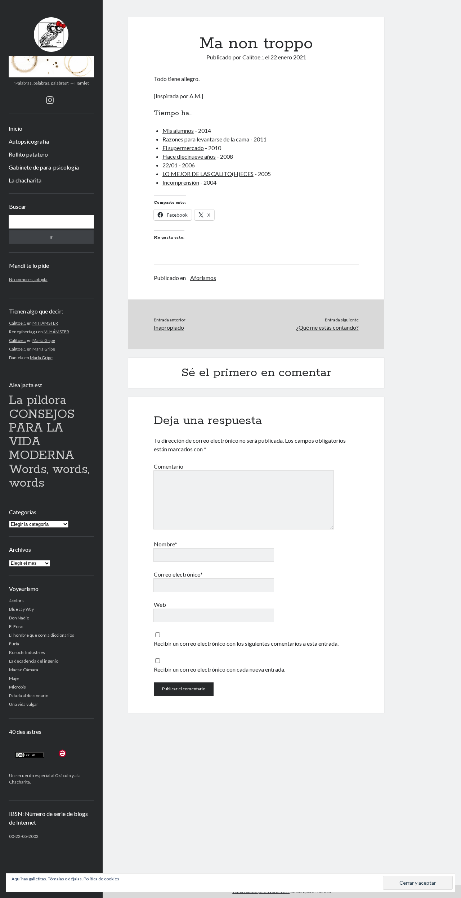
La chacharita (25, 180)
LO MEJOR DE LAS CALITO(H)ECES (208, 173)
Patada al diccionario (28, 695)
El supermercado (183, 147)
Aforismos (203, 277)
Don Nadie (19, 618)
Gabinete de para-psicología (44, 167)
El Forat (16, 626)
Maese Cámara (23, 669)
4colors (16, 600)
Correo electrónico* (178, 574)
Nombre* (165, 544)
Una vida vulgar (23, 704)
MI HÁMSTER (45, 323)
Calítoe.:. (17, 323)
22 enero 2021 (288, 57)
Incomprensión (180, 182)
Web (160, 604)
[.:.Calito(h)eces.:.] (51, 75)
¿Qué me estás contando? (327, 327)
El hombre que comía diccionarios (41, 635)
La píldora (37, 400)
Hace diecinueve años (189, 156)
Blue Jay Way (21, 609)
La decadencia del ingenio (33, 661)
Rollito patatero (28, 154)
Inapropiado (169, 327)
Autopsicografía (29, 141)
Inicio (15, 128)
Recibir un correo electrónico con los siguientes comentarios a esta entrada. (246, 643)
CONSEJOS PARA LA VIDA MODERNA (42, 435)
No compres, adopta (28, 279)
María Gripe (43, 340)
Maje (14, 678)
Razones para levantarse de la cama (205, 139)
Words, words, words (49, 476)
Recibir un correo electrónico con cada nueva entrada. (219, 669)
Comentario (168, 466)
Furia (14, 643)
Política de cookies (101, 878)
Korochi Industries (27, 652)
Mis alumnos (178, 130)
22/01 (170, 165)
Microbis (17, 687)
